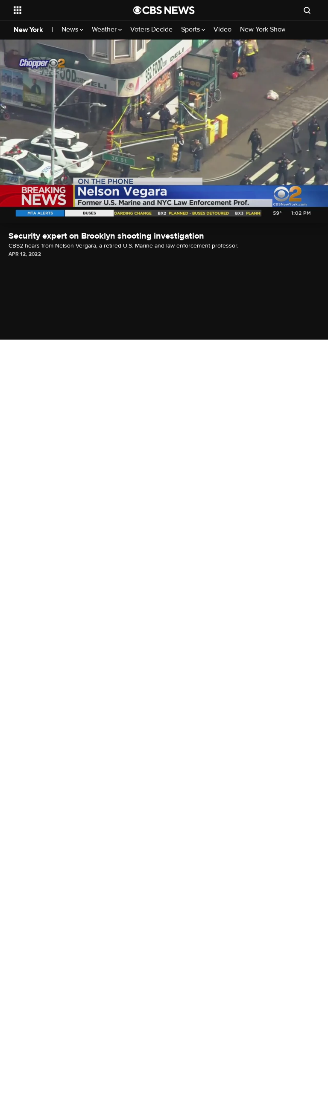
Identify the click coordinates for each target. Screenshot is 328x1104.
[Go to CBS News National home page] (164, 10)
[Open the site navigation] (64, 10)
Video (222, 30)
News (71, 30)
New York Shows (265, 30)
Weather (105, 30)
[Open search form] (307, 10)
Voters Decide (151, 30)
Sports (191, 30)
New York (28, 30)
